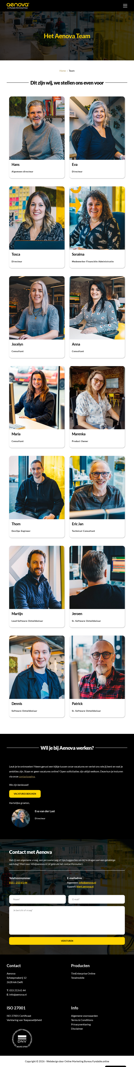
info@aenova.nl (18, 994)
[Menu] (125, 6)
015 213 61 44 (17, 990)
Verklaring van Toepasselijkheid (24, 1019)
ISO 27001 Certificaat (19, 1015)
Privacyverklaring (81, 1024)
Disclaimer (77, 1028)
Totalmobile (77, 977)
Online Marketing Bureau (78, 1061)
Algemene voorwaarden (84, 1015)
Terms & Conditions (82, 1019)
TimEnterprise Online (83, 973)
